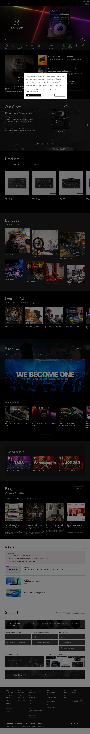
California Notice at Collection (39, 89)
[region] (45, 86)
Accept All (37, 95)
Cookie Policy (53, 89)
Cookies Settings (60, 95)
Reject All (29, 95)
